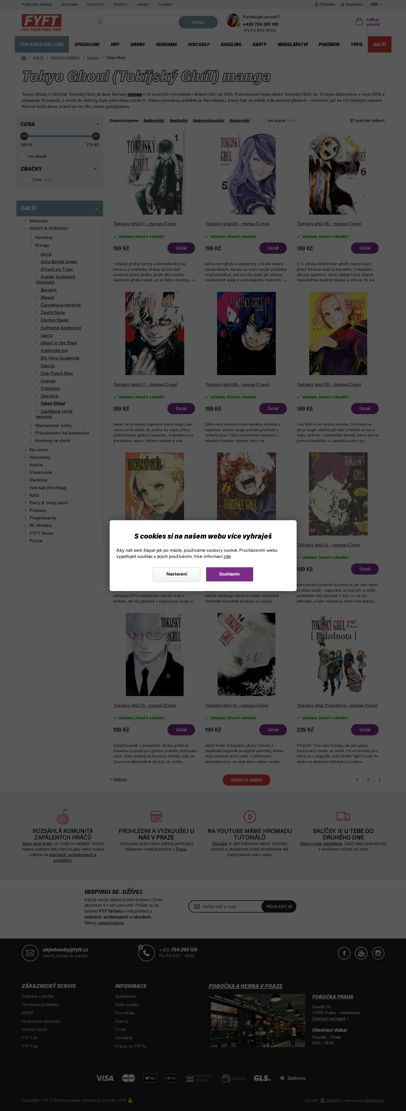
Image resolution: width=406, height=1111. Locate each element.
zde (227, 557)
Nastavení (176, 574)
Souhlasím (229, 574)
